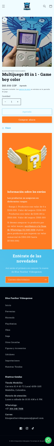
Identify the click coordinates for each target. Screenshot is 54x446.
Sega (7, 336)
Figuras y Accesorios (15, 348)
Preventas (10, 311)
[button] (3, 6)
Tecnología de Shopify (37, 441)
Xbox (7, 330)
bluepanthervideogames (22, 441)
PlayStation (11, 324)
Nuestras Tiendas (13, 367)
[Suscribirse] (45, 279)
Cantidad (6, 96)
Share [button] (8, 128)
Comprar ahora (27, 119)
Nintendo (10, 317)
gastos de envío (25, 89)
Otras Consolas (12, 342)
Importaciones (12, 360)
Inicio (8, 305)
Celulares (10, 354)
